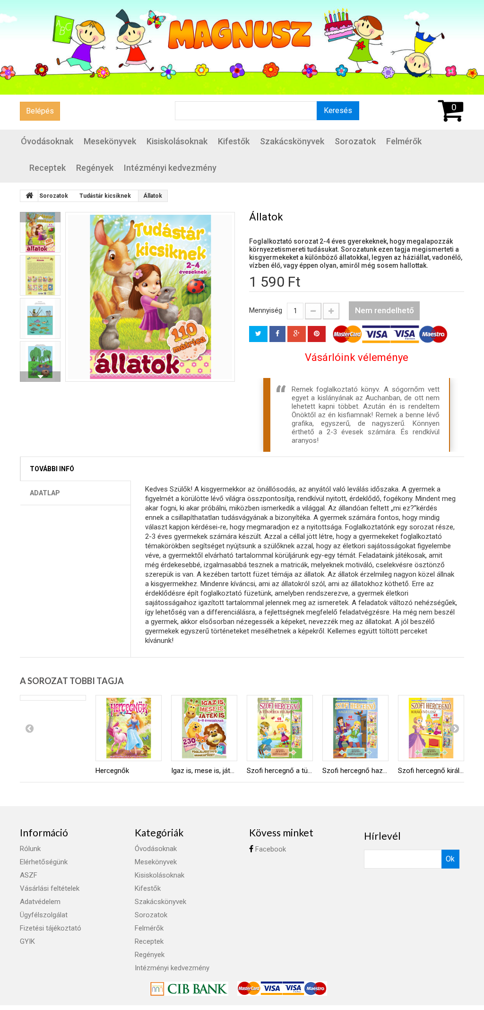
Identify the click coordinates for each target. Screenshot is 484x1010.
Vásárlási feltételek (49, 888)
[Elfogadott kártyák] (282, 988)
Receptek (47, 168)
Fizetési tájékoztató (50, 928)
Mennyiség (265, 310)
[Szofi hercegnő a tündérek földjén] (280, 728)
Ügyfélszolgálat (44, 915)
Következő (40, 376)
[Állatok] (150, 297)
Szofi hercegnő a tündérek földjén (280, 770)
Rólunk (30, 848)
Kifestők (234, 141)
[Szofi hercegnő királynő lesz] (431, 728)
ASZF (28, 875)
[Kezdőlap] (29, 196)
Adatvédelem (40, 901)
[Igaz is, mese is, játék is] (204, 728)
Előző (40, 217)
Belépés (40, 110)
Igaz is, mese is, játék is (204, 770)
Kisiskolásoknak (177, 141)
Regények (94, 168)
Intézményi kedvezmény (170, 168)
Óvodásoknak (47, 141)
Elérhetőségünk (44, 862)
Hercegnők (112, 770)
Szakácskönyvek (292, 141)
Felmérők (404, 141)
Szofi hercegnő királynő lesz (431, 770)
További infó (52, 469)
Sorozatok (355, 141)
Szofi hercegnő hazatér (355, 770)
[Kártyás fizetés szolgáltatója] (190, 988)
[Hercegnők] (128, 728)
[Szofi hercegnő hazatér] (355, 728)
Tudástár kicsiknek (105, 196)
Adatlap (45, 493)
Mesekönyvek (110, 141)
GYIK (27, 941)
